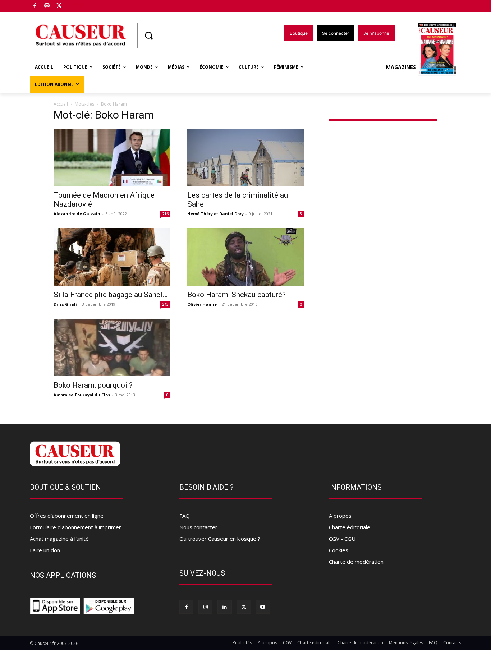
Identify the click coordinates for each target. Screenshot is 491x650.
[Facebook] (35, 6)
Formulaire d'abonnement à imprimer (75, 527)
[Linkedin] (224, 607)
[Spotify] (47, 6)
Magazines (401, 67)
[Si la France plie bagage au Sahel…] (112, 257)
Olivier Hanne (202, 304)
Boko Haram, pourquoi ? (93, 385)
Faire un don (45, 550)
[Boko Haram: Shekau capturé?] (245, 257)
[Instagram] (205, 607)
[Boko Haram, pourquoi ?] (112, 347)
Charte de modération (356, 561)
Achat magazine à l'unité (59, 538)
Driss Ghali (65, 304)
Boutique (77, 4)
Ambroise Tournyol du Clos (82, 394)
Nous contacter (198, 527)
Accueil (61, 104)
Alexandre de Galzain (77, 213)
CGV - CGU (342, 538)
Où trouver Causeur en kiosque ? (219, 538)
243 (165, 304)
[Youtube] (263, 607)
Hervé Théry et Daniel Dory (215, 213)
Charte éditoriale (349, 527)
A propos (340, 515)
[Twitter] (59, 6)
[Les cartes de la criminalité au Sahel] (245, 157)
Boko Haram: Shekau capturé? (236, 294)
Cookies (338, 550)
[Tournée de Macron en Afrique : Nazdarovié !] (112, 157)
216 (165, 213)
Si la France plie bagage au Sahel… (111, 294)
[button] (148, 35)
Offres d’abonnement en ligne (67, 515)
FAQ (184, 515)
